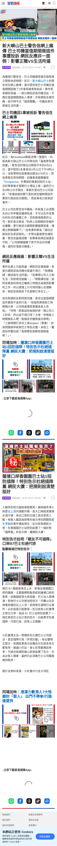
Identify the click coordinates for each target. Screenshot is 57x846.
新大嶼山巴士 (40, 80)
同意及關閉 (44, 836)
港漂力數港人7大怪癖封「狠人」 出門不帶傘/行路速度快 (27, 696)
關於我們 (6, 820)
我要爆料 (32, 825)
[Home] (14, 3)
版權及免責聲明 (35, 814)
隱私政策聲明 (8, 825)
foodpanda (11, 181)
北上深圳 (13, 511)
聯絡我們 (6, 814)
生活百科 (6, 67)
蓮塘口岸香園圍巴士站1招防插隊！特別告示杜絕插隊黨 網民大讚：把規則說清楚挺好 (28, 349)
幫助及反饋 (33, 820)
